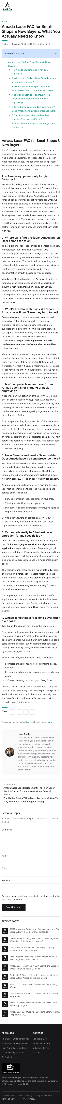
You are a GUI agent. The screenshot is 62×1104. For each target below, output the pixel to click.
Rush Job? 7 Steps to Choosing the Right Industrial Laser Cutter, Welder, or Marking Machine (34, 976)
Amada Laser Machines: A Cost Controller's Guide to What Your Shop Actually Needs (34, 967)
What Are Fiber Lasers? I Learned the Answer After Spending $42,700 (33, 1004)
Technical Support (41, 1043)
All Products (7, 1057)
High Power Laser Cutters (14, 1048)
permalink (49, 722)
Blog (4, 21)
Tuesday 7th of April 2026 (24, 44)
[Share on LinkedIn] (12, 712)
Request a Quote (41, 1039)
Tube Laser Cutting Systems (15, 1043)
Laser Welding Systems (13, 1052)
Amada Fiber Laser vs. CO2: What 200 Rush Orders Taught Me (34, 995)
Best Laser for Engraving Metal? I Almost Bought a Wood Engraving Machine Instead (33, 958)
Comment (7, 829)
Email (4, 868)
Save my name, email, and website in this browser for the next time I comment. (31, 898)
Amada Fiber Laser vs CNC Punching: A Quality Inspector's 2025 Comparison (32, 949)
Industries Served (41, 1048)
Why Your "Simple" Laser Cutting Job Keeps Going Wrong (33, 985)
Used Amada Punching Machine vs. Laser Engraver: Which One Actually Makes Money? (34, 939)
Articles (36, 1052)
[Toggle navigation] (56, 7)
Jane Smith (45, 44)
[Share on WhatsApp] (32, 712)
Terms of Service (10, 1099)
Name (5, 855)
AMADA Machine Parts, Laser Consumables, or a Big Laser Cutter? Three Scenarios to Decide (34, 930)
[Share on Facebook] (26, 712)
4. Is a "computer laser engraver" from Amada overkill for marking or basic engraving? (31, 98)
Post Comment (13, 907)
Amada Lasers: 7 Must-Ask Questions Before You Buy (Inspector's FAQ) (35, 1013)
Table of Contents (14, 53)
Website (6, 880)
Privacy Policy (28, 1099)
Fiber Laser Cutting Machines (15, 1039)
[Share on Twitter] (19, 712)
